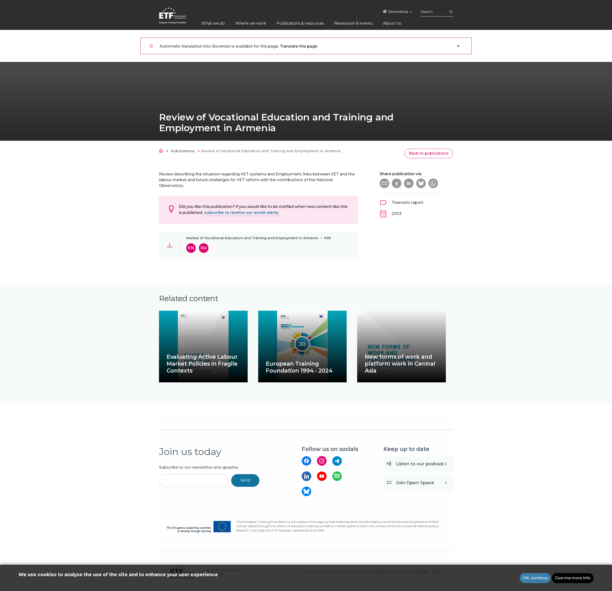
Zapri (458, 45)
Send (245, 480)
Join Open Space (415, 482)
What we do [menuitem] (213, 23)
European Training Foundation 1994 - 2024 (299, 367)
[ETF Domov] (177, 18)
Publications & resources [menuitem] (300, 23)
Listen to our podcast (420, 463)
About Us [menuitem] (392, 23)
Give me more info (572, 578)
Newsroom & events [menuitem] (353, 23)
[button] (384, 183)
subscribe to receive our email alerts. (241, 212)
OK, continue (535, 578)
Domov (162, 151)
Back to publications (429, 153)
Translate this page (298, 46)
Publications (183, 151)
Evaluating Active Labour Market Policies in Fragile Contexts (202, 363)
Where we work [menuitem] (250, 23)
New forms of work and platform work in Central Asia (400, 363)
